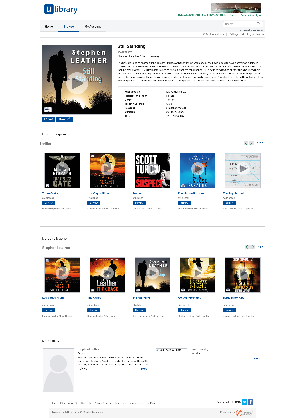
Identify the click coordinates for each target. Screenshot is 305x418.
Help (242, 34)
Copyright (86, 403)
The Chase (94, 298)
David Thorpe (201, 208)
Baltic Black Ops (233, 298)
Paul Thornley (150, 57)
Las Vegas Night (98, 194)
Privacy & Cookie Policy (106, 403)
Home (51, 27)
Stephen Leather (128, 57)
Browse (69, 27)
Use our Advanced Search (251, 30)
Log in (250, 34)
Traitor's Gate (51, 194)
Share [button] (62, 119)
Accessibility (136, 403)
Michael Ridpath (50, 208)
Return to (202, 15)
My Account (93, 27)
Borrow (48, 119)
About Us (73, 403)
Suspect (138, 194)
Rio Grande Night (189, 298)
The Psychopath (233, 194)
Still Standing (141, 298)
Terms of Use (58, 403)
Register (260, 34)
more (144, 369)
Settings (233, 34)
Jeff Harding (111, 316)
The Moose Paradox (191, 194)
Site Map (150, 403)
